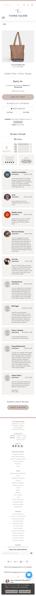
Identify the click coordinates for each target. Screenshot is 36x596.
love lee (15, 259)
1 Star (15, 151)
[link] (24, 5)
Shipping (10, 112)
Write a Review (18, 407)
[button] (28, 5)
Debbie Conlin (17, 212)
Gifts (4, 24)
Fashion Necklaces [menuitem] (18, 499)
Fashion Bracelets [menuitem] (18, 504)
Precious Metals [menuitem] (18, 528)
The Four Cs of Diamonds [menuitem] (18, 516)
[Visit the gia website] (10, 561)
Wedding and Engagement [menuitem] (18, 473)
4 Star (15, 146)
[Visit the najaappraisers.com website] (18, 567)
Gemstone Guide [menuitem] (18, 526)
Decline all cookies (11, 591)
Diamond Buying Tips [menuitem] (18, 518)
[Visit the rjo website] (27, 561)
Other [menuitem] (18, 466)
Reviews (18, 139)
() (31, 144)
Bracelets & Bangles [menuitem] (18, 483)
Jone (13, 195)
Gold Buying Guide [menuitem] (18, 540)
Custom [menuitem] (18, 487)
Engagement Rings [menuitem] (18, 454)
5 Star (15, 144)
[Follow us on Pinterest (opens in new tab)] (16, 446)
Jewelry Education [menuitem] (18, 514)
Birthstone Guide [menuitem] (18, 523)
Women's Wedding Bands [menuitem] (18, 459)
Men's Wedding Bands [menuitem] (18, 456)
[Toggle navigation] (3, 17)
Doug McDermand (18, 346)
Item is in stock (18, 122)
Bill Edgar (15, 306)
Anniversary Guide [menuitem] (18, 538)
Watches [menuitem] (18, 492)
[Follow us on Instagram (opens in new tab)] (22, 446)
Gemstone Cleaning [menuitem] (18, 535)
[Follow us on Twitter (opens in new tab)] (18, 446)
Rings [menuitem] (18, 475)
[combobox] (9, 5)
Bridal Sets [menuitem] (18, 463)
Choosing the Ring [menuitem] (18, 521)
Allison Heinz (16, 375)
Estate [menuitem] (18, 490)
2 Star (15, 150)
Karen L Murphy (17, 330)
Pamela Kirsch (17, 282)
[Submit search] (18, 5)
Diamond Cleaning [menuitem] (18, 533)
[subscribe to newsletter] (31, 553)
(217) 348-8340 (18, 67)
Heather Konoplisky (19, 172)
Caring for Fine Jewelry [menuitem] (18, 530)
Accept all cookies (24, 591)
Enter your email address (18, 549)
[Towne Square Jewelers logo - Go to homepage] (18, 14)
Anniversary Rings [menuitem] (18, 461)
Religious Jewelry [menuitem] (18, 485)
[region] (18, 47)
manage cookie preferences (19, 587)
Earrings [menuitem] (18, 480)
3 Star (15, 148)
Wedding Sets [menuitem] (18, 507)
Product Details (18, 134)
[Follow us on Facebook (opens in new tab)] (13, 446)
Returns (26, 112)
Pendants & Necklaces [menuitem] (18, 478)
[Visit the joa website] (22, 561)
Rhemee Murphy (18, 232)
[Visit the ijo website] (16, 561)
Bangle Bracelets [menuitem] (18, 502)
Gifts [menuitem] (18, 497)
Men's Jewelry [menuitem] (18, 495)
